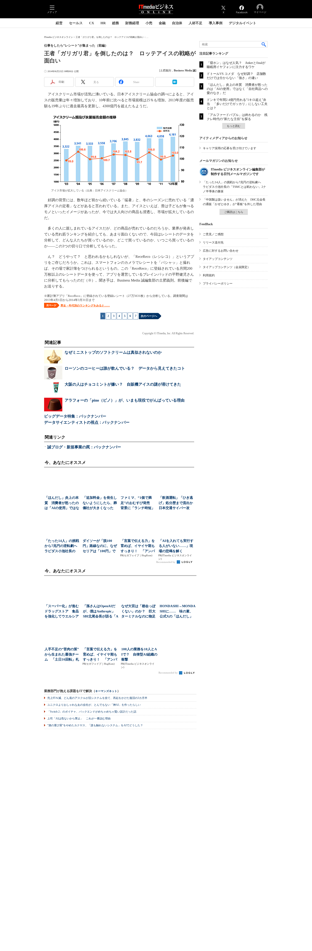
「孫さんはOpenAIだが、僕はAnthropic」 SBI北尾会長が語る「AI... (101, 611)
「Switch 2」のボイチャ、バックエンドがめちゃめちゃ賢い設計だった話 (91, 711)
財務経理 (132, 23)
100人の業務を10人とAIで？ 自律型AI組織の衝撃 (139, 654)
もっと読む (234, 126)
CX (91, 23)
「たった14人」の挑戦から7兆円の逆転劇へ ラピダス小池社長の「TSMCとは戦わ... (62, 546)
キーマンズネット (106, 691)
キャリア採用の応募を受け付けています (229, 148)
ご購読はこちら (233, 212)
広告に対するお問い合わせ (220, 250)
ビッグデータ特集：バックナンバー (75, 416)
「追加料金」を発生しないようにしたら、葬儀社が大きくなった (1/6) (100, 503)
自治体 (177, 23)
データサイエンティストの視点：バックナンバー (87, 422)
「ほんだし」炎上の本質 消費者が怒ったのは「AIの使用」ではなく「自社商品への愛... (62, 503)
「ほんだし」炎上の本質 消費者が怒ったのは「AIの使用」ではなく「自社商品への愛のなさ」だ (237, 89)
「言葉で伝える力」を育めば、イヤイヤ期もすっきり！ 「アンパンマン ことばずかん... (138, 546)
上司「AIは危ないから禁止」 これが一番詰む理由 (79, 718)
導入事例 (215, 23)
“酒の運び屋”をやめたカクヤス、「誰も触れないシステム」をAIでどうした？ (95, 725)
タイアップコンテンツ (218, 259)
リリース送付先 (213, 242)
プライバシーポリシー (218, 283)
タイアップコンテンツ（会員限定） (226, 267)
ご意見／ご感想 (213, 234)
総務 (115, 23)
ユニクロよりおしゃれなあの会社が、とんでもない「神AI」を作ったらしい (94, 704)
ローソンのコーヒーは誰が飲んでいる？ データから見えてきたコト (125, 368)
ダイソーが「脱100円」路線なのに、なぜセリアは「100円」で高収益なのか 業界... (100, 546)
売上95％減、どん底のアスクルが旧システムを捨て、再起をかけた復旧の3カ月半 (97, 698)
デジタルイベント (242, 23)
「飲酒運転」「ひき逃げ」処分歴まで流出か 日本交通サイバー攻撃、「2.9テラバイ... (176, 503)
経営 (59, 23)
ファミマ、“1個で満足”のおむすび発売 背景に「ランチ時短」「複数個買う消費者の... (138, 503)
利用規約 (209, 275)
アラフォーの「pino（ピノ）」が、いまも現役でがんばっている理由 (125, 400)
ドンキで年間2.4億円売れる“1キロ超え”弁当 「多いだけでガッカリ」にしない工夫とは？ (237, 104)
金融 (162, 23)
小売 (148, 23)
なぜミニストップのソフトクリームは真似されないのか (113, 352)
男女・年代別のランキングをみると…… (85, 305)
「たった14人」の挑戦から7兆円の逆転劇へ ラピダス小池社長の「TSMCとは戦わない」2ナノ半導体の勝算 (234, 186)
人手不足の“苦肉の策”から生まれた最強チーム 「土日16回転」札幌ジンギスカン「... (62, 654)
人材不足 (195, 23)
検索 (264, 44)
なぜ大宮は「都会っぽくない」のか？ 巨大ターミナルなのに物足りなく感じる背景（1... (139, 611)
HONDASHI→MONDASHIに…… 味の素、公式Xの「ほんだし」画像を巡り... (178, 611)
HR (103, 23)
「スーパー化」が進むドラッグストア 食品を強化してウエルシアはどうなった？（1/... (62, 611)
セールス (76, 23)
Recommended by (166, 562)
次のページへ (149, 316)
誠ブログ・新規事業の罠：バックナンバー (84, 447)
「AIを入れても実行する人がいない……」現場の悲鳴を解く (176, 546)
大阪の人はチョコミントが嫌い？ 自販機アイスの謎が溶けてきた (123, 384)
